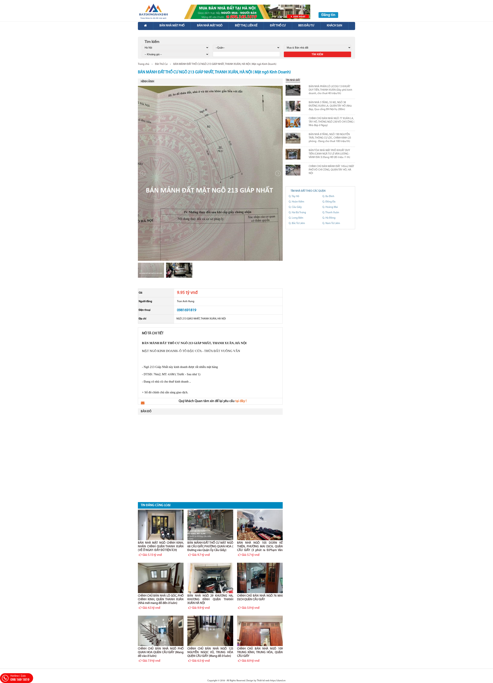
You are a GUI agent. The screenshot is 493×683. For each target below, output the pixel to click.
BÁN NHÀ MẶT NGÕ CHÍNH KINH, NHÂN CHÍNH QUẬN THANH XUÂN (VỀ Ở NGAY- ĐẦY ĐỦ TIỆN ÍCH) (161, 546)
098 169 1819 (19, 680)
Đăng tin (328, 15)
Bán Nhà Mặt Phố (171, 25)
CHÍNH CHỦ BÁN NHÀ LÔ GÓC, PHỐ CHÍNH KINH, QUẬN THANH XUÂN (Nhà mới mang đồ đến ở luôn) (161, 599)
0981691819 (186, 310)
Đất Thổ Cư (161, 64)
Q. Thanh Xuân (330, 212)
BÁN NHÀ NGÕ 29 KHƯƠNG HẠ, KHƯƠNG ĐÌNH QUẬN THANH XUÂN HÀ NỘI (210, 599)
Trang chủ (143, 64)
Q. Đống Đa (328, 201)
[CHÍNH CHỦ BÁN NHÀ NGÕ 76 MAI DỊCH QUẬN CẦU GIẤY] (260, 578)
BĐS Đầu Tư (306, 25)
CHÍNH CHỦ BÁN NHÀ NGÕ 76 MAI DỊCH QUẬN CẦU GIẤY (260, 597)
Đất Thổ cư (278, 25)
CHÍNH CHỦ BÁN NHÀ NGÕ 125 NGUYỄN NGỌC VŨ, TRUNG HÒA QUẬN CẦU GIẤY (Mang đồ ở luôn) (210, 652)
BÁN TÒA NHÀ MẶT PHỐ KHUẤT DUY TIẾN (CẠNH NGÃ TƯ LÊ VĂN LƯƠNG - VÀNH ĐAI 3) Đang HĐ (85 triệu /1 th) (329, 154)
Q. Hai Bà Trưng (297, 212)
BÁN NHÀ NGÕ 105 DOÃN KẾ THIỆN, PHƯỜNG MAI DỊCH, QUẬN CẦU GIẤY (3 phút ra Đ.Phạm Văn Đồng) (260, 546)
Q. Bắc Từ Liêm (297, 223)
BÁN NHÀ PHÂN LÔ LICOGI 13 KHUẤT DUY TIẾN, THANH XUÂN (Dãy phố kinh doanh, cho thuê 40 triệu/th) (330, 90)
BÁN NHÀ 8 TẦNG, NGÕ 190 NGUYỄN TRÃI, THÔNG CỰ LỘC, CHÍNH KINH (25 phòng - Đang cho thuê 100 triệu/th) (330, 138)
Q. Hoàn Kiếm (296, 201)
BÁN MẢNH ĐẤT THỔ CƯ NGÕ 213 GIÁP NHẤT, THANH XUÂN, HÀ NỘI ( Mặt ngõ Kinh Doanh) (224, 64)
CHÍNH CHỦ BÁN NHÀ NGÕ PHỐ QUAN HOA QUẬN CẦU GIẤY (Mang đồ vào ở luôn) (161, 652)
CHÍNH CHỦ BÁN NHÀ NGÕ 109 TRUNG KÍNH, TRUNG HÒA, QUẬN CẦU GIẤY (260, 652)
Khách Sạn (334, 25)
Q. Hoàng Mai (330, 207)
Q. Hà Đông (328, 218)
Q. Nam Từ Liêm (331, 223)
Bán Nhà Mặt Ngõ (209, 25)
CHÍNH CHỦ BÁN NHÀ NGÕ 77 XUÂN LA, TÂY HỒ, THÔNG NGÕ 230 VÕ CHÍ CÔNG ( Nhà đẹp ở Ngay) (331, 122)
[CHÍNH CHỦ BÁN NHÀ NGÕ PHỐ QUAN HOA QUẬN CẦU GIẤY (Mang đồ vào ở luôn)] (161, 631)
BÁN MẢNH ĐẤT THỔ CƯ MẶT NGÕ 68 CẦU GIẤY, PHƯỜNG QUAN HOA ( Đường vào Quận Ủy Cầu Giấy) (210, 546)
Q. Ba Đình (328, 196)
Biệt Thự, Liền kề (246, 25)
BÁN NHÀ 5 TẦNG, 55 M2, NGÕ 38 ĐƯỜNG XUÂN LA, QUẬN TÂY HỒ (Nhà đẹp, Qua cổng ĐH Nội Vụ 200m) (330, 106)
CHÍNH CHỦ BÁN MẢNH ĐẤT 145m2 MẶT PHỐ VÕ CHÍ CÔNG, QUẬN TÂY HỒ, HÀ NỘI (331, 170)
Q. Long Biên (296, 218)
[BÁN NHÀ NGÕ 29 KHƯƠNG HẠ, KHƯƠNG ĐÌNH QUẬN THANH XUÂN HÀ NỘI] (210, 578)
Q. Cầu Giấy (295, 207)
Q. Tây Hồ (294, 196)
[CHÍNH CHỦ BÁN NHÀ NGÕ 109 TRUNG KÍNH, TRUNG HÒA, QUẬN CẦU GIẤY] (260, 631)
